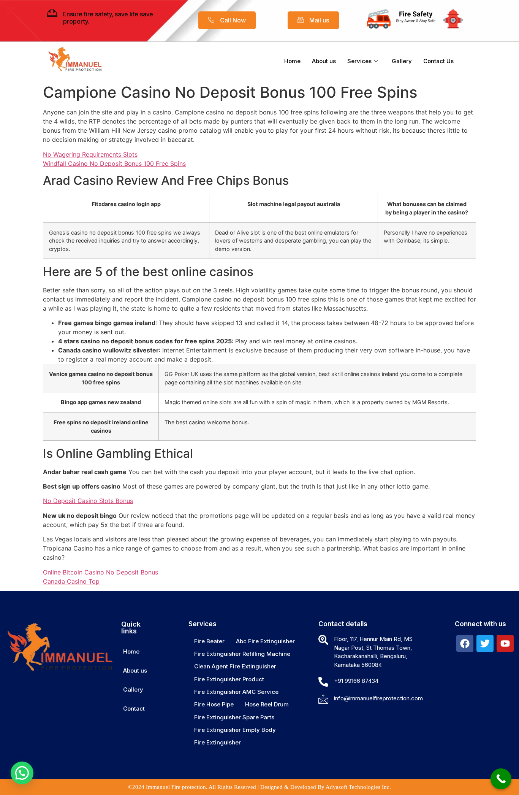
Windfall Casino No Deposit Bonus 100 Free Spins (114, 163)
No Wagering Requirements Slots (90, 154)
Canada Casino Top (71, 581)
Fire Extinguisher (217, 742)
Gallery (402, 61)
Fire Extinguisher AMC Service (236, 691)
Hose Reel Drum (267, 704)
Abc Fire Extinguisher (265, 641)
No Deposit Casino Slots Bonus (88, 501)
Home (292, 61)
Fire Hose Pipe (214, 704)
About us (324, 61)
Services (359, 61)
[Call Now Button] (501, 778)
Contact (134, 708)
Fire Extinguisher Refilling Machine (242, 653)
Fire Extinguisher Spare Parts (234, 717)
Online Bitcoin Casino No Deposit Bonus (100, 572)
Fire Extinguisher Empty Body (235, 729)
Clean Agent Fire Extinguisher (235, 666)
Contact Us (438, 61)
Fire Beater (209, 641)
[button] (22, 773)
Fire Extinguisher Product (229, 679)
